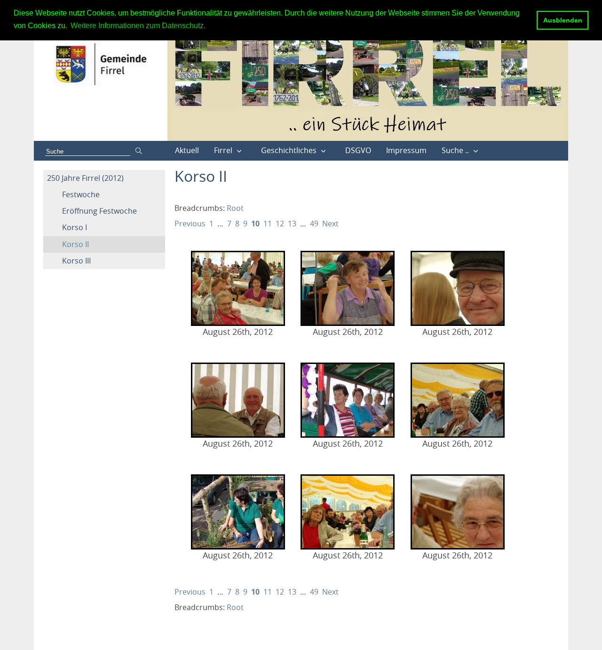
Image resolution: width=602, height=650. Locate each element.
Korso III (76, 260)
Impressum (406, 150)
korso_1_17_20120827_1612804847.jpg (238, 511)
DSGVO (358, 150)
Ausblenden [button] (562, 20)
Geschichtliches (289, 150)
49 (314, 223)
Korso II (75, 244)
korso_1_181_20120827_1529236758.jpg (458, 511)
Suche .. (455, 150)
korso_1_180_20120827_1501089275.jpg (348, 511)
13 (292, 223)
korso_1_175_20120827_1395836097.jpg (348, 288)
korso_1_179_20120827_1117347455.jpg (458, 400)
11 (267, 223)
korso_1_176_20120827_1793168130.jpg (458, 288)
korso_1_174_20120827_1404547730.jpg (238, 288)
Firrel (223, 150)
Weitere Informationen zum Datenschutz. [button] (138, 26)
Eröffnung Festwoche (99, 211)
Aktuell (187, 150)
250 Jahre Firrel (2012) (85, 178)
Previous (190, 223)
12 (280, 223)
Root (235, 208)
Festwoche (81, 194)
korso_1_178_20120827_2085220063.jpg (348, 400)
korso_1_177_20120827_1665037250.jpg (238, 400)
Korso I (74, 227)
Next (330, 223)
